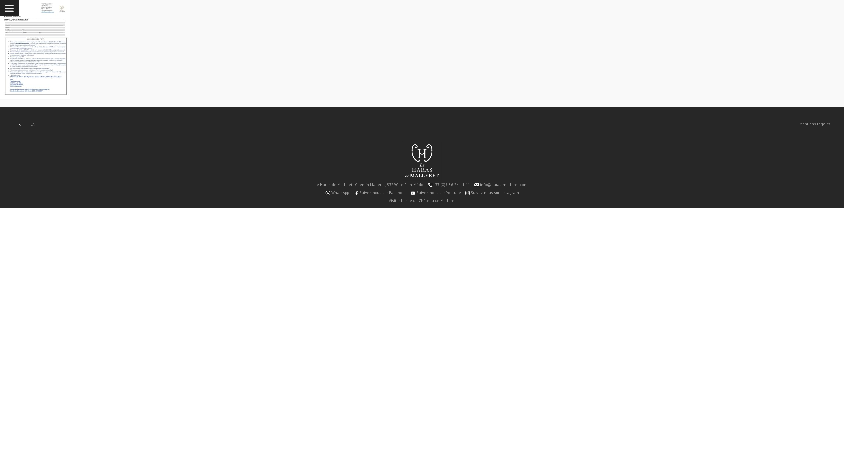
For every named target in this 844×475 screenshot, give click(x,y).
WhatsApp (339, 192)
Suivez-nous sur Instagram (494, 192)
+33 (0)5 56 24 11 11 (451, 184)
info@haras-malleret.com (503, 184)
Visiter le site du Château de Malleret (422, 200)
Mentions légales (815, 123)
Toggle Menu (9, 8)
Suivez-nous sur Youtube (438, 192)
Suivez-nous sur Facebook (382, 192)
